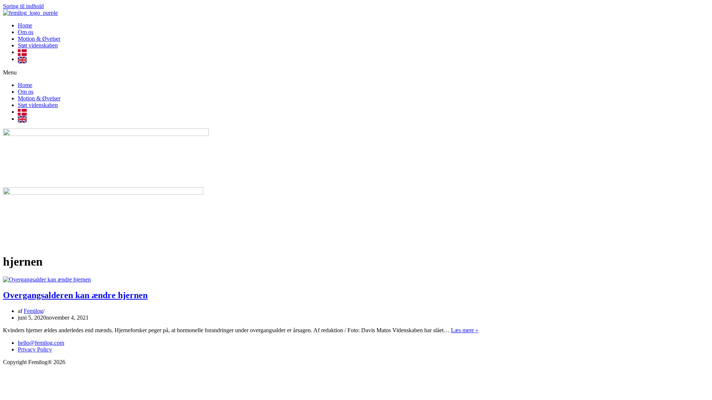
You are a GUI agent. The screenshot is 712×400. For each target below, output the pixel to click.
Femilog (33, 311)
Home (25, 25)
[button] (356, 72)
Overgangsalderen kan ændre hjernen (75, 295)
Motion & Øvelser (39, 39)
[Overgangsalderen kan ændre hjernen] (47, 279)
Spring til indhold (23, 6)
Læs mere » (464, 330)
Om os (25, 32)
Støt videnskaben (38, 45)
